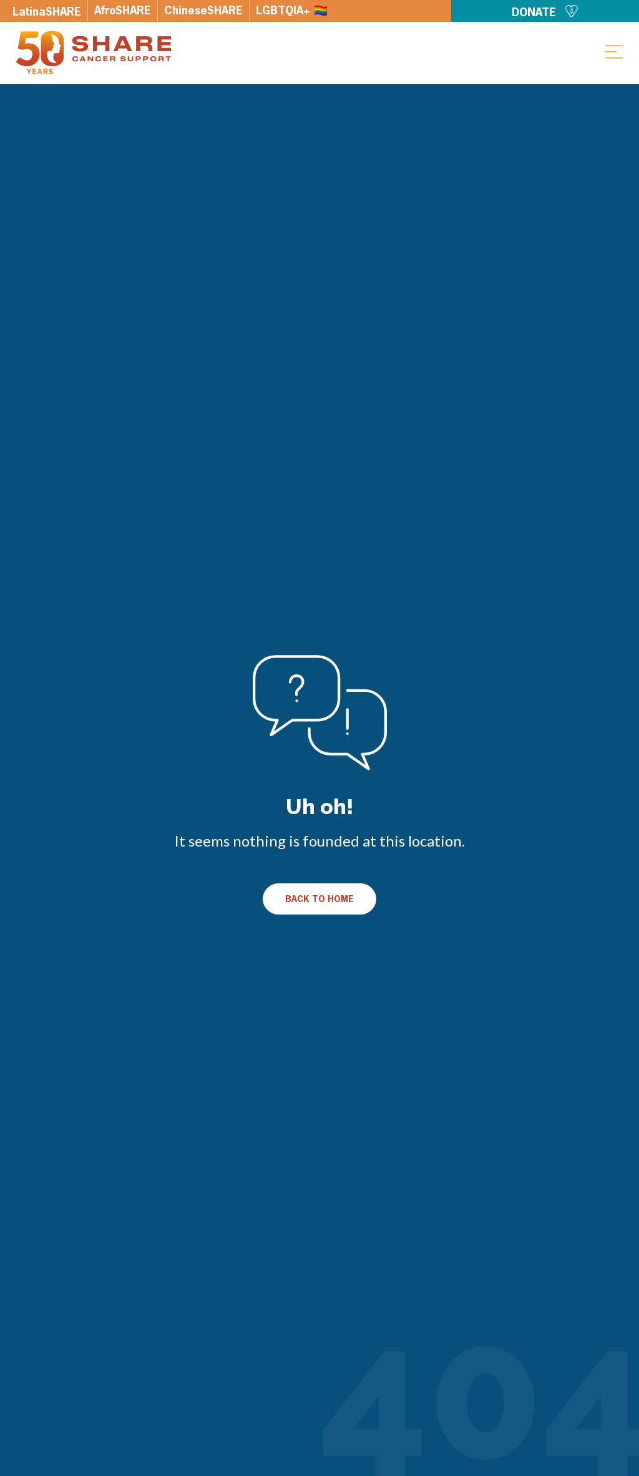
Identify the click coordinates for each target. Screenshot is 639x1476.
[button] (614, 51)
